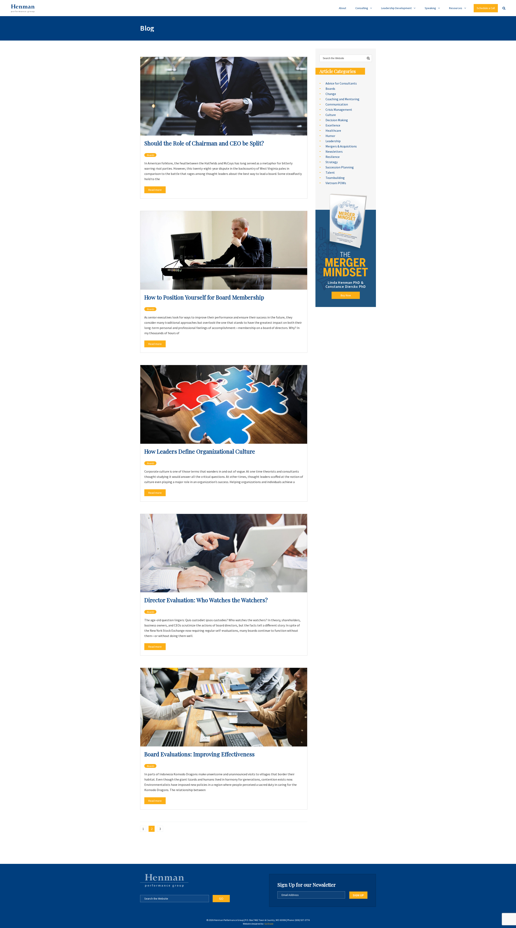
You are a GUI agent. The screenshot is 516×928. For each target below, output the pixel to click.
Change (331, 94)
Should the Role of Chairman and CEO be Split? (204, 143)
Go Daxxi (268, 923)
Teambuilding (335, 178)
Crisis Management (339, 110)
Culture (331, 115)
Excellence (333, 125)
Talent (330, 172)
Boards (150, 155)
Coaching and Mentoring (342, 99)
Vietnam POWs (336, 183)
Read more (155, 190)
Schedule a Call (486, 8)
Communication (337, 104)
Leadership (333, 141)
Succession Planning (340, 167)
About (342, 8)
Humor (330, 136)
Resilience (333, 157)
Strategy (332, 162)
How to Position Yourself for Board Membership (204, 297)
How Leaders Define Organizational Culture (199, 451)
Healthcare (333, 130)
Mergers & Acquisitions (341, 146)
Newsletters (334, 151)
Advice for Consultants (341, 83)
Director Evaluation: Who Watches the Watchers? (206, 600)
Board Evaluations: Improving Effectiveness (199, 754)
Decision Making (337, 120)
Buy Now (346, 295)
